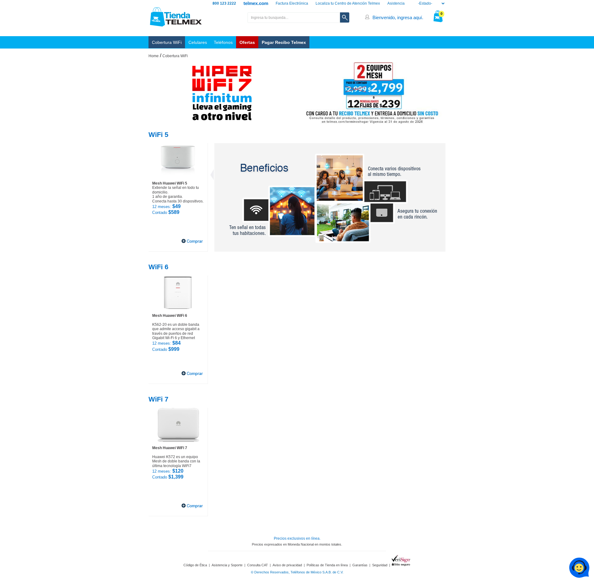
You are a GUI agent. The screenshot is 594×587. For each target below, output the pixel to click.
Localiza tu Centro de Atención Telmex (348, 3)
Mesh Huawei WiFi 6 (169, 315)
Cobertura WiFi (167, 42)
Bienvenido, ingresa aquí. (397, 17)
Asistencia (396, 3)
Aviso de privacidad (287, 565)
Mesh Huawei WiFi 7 (169, 448)
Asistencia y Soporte (227, 565)
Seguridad (379, 565)
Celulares (197, 42)
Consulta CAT (257, 565)
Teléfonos (223, 42)
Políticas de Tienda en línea (327, 565)
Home (153, 56)
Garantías (360, 565)
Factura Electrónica (292, 3)
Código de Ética (195, 565)
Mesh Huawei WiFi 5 (169, 183)
